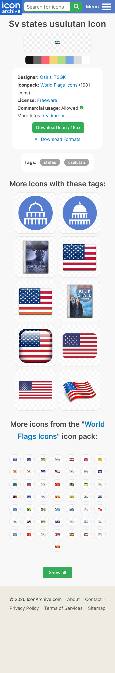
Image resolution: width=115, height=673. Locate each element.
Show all (57, 572)
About (73, 599)
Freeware (47, 100)
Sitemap (96, 608)
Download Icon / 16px (58, 127)
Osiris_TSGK (53, 77)
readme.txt (54, 115)
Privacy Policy (24, 608)
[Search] (76, 7)
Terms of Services (63, 608)
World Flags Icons (59, 85)
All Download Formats (57, 139)
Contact (93, 599)
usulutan (76, 162)
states (50, 162)
